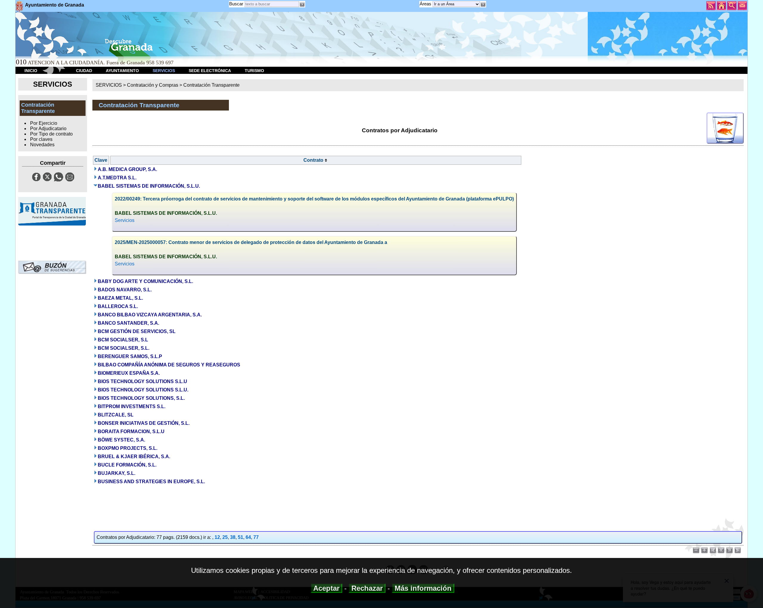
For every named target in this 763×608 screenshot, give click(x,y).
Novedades (42, 144)
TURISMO (254, 70)
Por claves (41, 139)
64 (248, 537)
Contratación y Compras (152, 85)
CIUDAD (84, 70)
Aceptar (326, 588)
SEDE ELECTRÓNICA (210, 70)
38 (232, 537)
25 (225, 537)
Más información (423, 588)
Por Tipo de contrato (51, 133)
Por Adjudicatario (48, 128)
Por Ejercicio (43, 123)
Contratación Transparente (211, 85)
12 (217, 537)
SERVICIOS (164, 70)
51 (240, 537)
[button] (483, 4)
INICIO (30, 70)
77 (256, 537)
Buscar (236, 3)
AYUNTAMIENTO (122, 70)
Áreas (426, 3)
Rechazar (367, 588)
